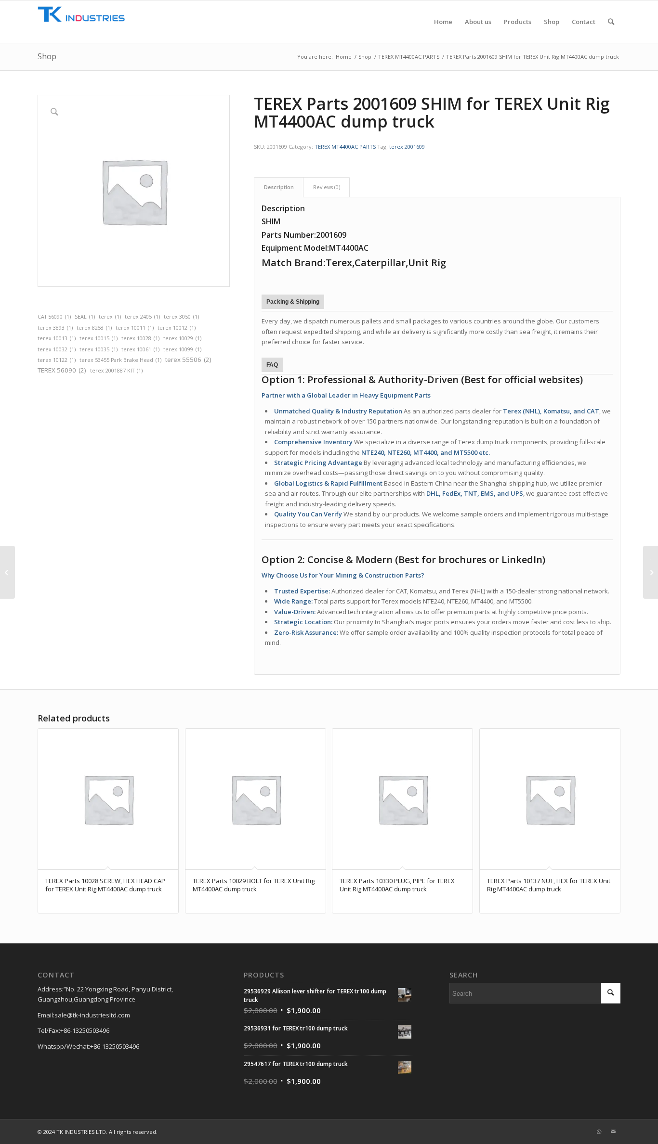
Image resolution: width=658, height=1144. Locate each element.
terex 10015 (98, 338)
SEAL (85, 316)
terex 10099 (182, 349)
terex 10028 (140, 338)
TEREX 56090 (62, 370)
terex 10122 (57, 360)
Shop (47, 56)
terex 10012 (177, 327)
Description (279, 187)
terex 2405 (142, 316)
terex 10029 (182, 338)
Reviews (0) (326, 187)
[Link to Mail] (613, 1131)
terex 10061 (140, 349)
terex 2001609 (407, 146)
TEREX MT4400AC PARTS (345, 146)
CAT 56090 (54, 316)
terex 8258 (94, 327)
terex (110, 316)
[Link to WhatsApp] (599, 1131)
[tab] (278, 187)
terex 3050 (181, 316)
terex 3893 (55, 327)
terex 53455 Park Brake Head (120, 360)
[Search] (611, 21)
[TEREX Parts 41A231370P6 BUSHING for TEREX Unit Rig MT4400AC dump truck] (7, 572)
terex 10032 (57, 349)
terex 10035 (98, 349)
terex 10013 (57, 338)
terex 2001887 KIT (116, 370)
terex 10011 (135, 327)
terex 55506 (188, 359)
